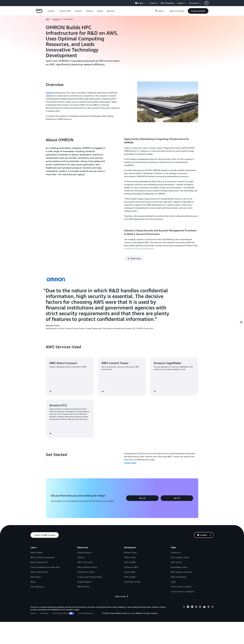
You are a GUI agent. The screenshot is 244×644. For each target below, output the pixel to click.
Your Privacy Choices (60, 613)
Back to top (120, 596)
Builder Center (130, 552)
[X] (184, 607)
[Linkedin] (192, 607)
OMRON (49, 92)
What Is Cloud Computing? (42, 557)
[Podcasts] (208, 607)
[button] (65, 11)
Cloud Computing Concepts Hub (44, 567)
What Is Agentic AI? (39, 562)
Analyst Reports (84, 581)
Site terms (44, 613)
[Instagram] (196, 607)
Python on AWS (131, 567)
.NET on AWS (130, 562)
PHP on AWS (129, 577)
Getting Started (84, 552)
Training (81, 557)
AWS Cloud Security (39, 572)
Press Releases (37, 586)
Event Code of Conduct (181, 586)
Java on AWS (129, 572)
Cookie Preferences (85, 613)
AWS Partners (83, 586)
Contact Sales (130, 462)
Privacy (33, 613)
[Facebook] (188, 607)
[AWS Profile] (206, 3)
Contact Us (176, 552)
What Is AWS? (36, 552)
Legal (173, 581)
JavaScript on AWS (132, 581)
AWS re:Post (176, 562)
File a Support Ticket (180, 557)
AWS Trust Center (85, 562)
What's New (35, 577)
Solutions (56, 19)
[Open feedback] (241, 322)
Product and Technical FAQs (89, 577)
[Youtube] (204, 607)
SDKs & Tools (130, 557)
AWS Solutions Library (87, 567)
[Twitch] (200, 607)
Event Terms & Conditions (182, 591)
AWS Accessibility (178, 577)
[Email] (212, 607)
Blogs (33, 581)
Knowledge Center (179, 567)
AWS (47, 19)
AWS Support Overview (181, 572)
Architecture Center (86, 572)
